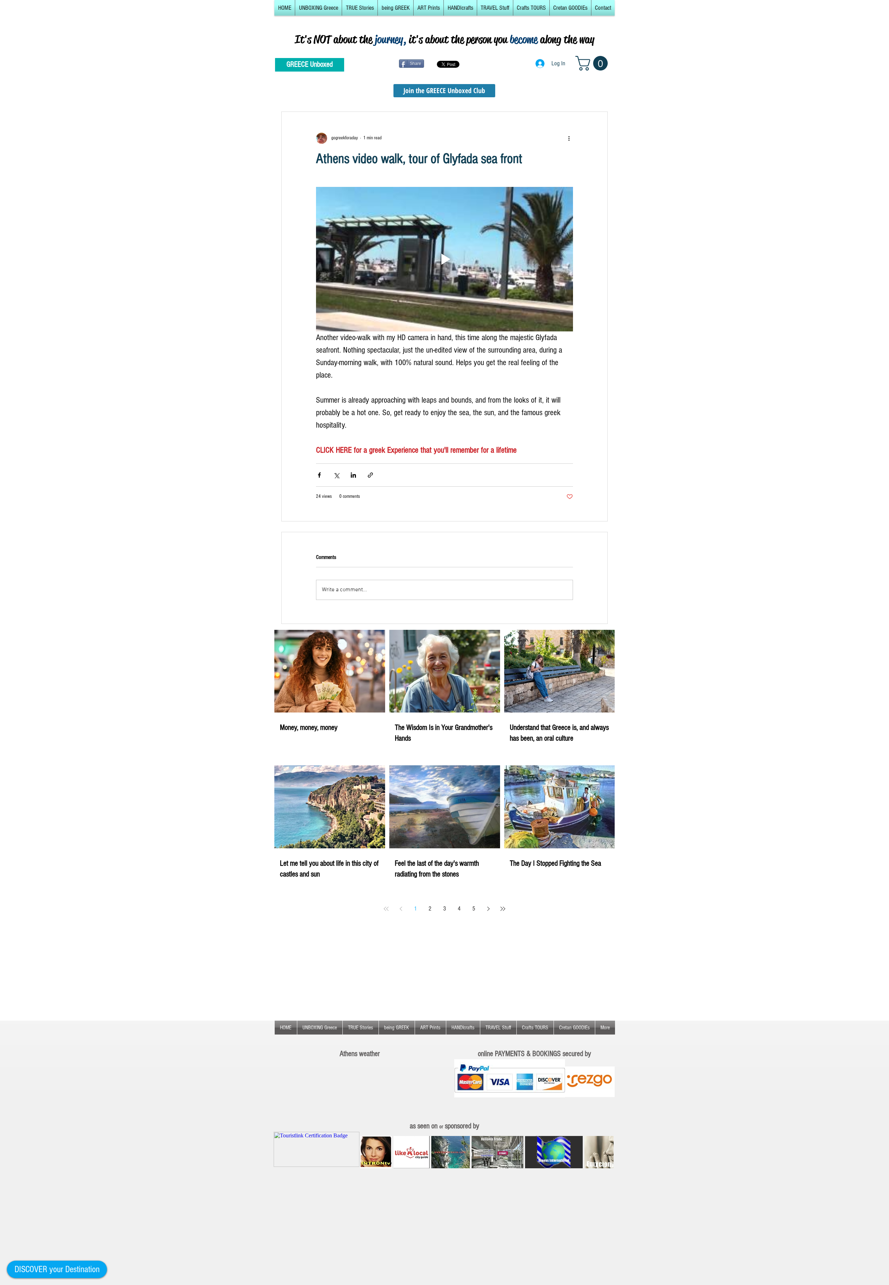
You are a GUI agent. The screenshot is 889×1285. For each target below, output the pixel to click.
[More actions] (569, 138)
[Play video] (444, 259)
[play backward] (368, 1152)
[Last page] (503, 909)
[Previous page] (400, 909)
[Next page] (488, 909)
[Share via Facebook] (319, 475)
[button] (318, 8)
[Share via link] (370, 475)
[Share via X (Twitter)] (336, 475)
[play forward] (605, 1152)
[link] (593, 63)
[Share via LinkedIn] (353, 475)
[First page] (386, 909)
